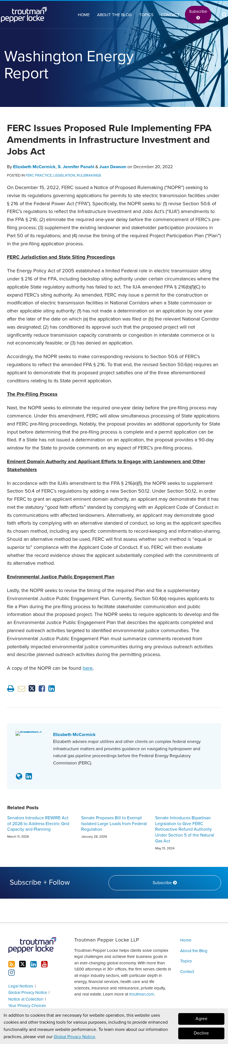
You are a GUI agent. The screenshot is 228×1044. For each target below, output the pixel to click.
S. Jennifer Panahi (76, 167)
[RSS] (11, 964)
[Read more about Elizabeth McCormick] (19, 776)
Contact (170, 14)
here (88, 668)
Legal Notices (20, 986)
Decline (201, 1033)
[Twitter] (22, 964)
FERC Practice (39, 175)
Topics (146, 14)
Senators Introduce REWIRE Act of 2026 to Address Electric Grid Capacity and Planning (38, 823)
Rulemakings (89, 175)
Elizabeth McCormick (34, 167)
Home (84, 14)
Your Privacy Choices (27, 1005)
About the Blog (114, 14)
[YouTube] (44, 964)
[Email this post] (21, 688)
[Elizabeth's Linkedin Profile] (29, 776)
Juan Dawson (112, 167)
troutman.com (141, 994)
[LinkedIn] (33, 964)
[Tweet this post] (32, 688)
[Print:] (10, 688)
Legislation (64, 175)
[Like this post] (42, 688)
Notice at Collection (25, 999)
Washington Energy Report (69, 65)
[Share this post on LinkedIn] (51, 688)
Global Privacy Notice (74, 1037)
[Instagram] (11, 973)
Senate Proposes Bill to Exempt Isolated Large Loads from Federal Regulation (114, 823)
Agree (201, 1018)
